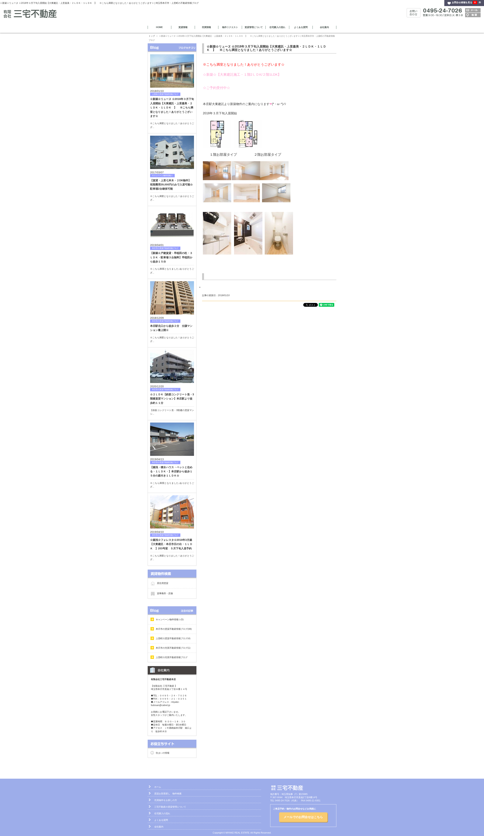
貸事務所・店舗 (165, 593)
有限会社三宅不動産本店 (163, 679)
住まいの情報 (162, 753)
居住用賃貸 (162, 583)
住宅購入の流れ (277, 27)
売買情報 (206, 27)
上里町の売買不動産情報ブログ (172, 657)
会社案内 (324, 27)
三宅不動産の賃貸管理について (170, 807)
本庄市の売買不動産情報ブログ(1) (173, 648)
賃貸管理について (254, 27)
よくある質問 (301, 27)
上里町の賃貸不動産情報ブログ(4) (173, 638)
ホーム (157, 787)
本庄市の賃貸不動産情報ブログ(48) (174, 629)
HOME (159, 27)
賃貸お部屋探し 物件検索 (168, 793)
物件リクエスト (230, 27)
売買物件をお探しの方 (165, 800)
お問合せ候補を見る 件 (466, 2)
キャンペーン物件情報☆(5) (170, 619)
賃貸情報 (183, 27)
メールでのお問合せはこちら (303, 817)
